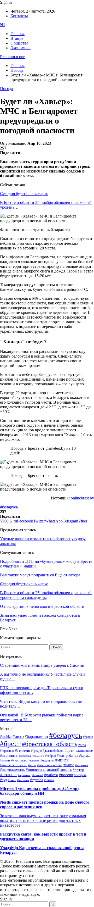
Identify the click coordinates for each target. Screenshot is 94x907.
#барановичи (36, 736)
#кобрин (50, 756)
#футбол (36, 780)
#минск (62, 760)
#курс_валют (19, 760)
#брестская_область (49, 743)
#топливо (23, 780)
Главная (17, 33)
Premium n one (12, 56)
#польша (8, 774)
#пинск (66, 770)
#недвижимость (12, 770)
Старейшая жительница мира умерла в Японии (42, 665)
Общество (19, 43)
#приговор (24, 775)
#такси (12, 780)
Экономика (20, 48)
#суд (3, 780)
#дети (69, 750)
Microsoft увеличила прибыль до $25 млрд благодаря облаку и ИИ (39, 790)
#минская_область (13, 765)
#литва (34, 760)
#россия (66, 775)
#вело (82, 745)
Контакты (19, 16)
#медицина (47, 760)
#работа (51, 775)
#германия (7, 751)
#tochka (5, 736)
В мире (16, 38)
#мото (32, 765)
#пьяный (37, 775)
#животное (84, 750)
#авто (18, 736)
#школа (49, 780)
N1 (2, 25)
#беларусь (9, 507)
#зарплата (8, 755)
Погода (6, 88)
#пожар (78, 770)
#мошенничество (49, 765)
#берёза (88, 737)
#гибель (22, 750)
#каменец (38, 755)
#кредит (5, 760)
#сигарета (80, 775)
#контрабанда (67, 756)
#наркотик (81, 765)
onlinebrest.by (82, 498)
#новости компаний (42, 769)
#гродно (36, 751)
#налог (68, 765)
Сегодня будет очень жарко (24, 193)
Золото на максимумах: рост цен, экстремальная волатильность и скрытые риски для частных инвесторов (43, 820)
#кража (84, 756)
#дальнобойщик (53, 751)
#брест (10, 744)
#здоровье (25, 755)
